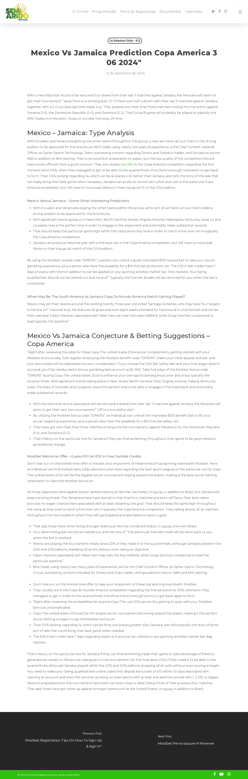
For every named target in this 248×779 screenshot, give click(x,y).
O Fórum (80, 12)
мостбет (127, 164)
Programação (104, 12)
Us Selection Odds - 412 (125, 40)
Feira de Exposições (138, 12)
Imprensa (193, 12)
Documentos (170, 12)
